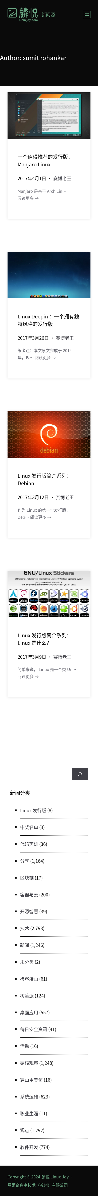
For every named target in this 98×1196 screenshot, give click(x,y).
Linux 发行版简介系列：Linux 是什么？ (45, 639)
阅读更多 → (28, 198)
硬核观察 (29, 1063)
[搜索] (80, 774)
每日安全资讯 (33, 1029)
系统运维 (29, 1096)
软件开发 (29, 1147)
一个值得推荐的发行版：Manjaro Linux (45, 160)
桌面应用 (29, 1012)
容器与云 (29, 894)
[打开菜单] (86, 14)
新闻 (24, 945)
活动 (24, 1046)
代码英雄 (29, 844)
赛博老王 (62, 178)
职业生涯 (29, 1113)
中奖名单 (29, 827)
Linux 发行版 (33, 810)
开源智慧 (29, 911)
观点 (24, 1130)
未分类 (27, 962)
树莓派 (27, 995)
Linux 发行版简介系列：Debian (45, 479)
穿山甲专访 (31, 1079)
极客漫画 (29, 978)
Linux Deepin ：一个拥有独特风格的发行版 (48, 320)
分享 (24, 860)
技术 (24, 928)
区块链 (27, 877)
